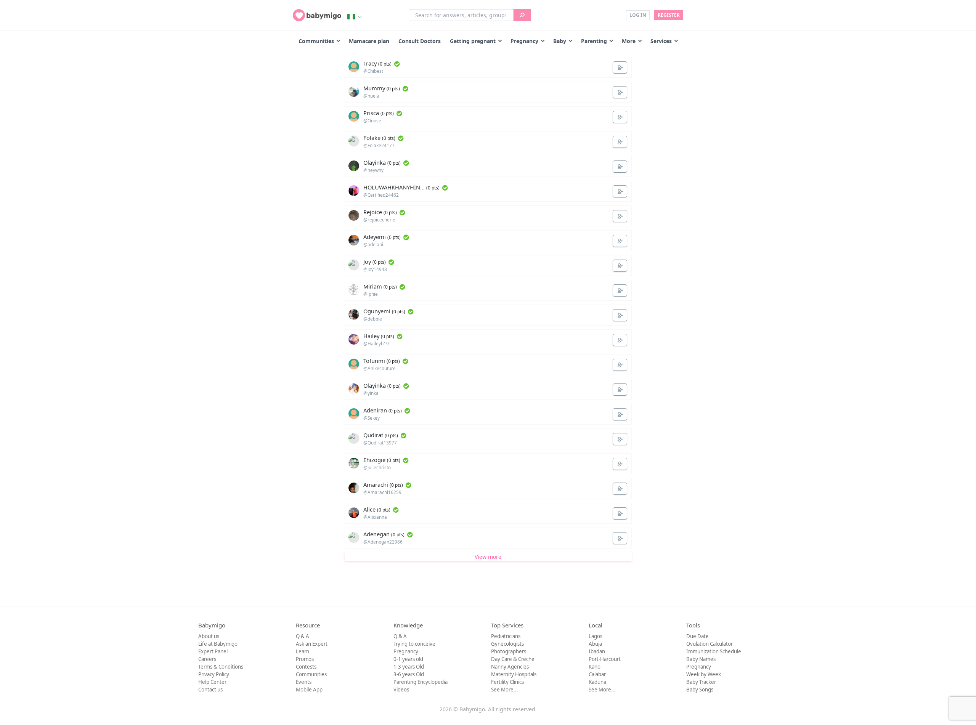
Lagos (595, 636)
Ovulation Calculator (709, 643)
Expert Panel (213, 651)
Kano (594, 666)
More (629, 41)
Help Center (212, 681)
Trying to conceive (414, 643)
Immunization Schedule (713, 651)
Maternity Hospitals (513, 674)
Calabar (597, 674)
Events (303, 681)
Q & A (302, 636)
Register (669, 15)
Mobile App (309, 689)
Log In (637, 15)
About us (208, 636)
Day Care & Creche (513, 659)
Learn (302, 651)
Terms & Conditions (220, 666)
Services (661, 41)
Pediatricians (505, 636)
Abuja (595, 643)
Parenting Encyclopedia (420, 681)
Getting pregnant (473, 41)
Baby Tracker (701, 681)
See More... (504, 689)
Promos (305, 659)
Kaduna (597, 681)
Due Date (697, 636)
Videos (401, 689)
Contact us (210, 689)
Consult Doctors (419, 41)
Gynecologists (507, 643)
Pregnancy (524, 41)
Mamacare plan (369, 41)
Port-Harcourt (605, 659)
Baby (559, 41)
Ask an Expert (311, 643)
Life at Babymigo (218, 643)
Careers (207, 659)
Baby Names (701, 659)
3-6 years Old (408, 674)
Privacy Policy (213, 674)
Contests (306, 666)
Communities (316, 41)
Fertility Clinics (507, 681)
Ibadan (597, 651)
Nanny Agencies (510, 666)
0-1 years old (408, 659)
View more (488, 556)
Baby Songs (699, 689)
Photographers (508, 651)
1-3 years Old (408, 666)
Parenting (594, 41)
